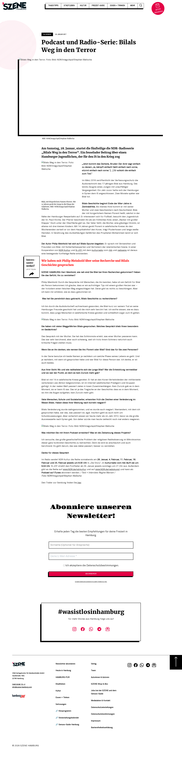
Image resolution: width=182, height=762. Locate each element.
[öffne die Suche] (141, 5)
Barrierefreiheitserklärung (102, 727)
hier (79, 483)
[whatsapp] (91, 629)
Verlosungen (61, 704)
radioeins (122, 250)
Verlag (93, 664)
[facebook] (82, 629)
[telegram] (99, 629)
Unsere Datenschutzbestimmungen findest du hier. (91, 581)
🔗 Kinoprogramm (63, 711)
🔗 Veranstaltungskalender (67, 718)
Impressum (96, 721)
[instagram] (74, 629)
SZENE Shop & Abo (99, 684)
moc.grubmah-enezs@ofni (22, 687)
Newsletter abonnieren (65, 664)
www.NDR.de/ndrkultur (74, 469)
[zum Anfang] (176, 662)
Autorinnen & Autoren (100, 677)
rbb (110, 250)
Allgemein (47, 34)
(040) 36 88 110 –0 (18, 684)
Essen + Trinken (62, 697)
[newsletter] (108, 629)
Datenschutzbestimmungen (103, 714)
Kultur (58, 691)
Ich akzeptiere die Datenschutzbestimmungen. (92, 566)
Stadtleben (60, 684)
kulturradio (97, 250)
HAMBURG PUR (63, 677)
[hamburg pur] (18, 697)
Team (93, 670)
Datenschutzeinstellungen (102, 707)
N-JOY (79, 250)
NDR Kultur (64, 250)
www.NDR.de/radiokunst (107, 469)
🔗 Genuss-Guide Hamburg (67, 724)
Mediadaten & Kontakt (100, 700)
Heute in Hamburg (63, 670)
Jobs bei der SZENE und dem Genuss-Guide (103, 692)
